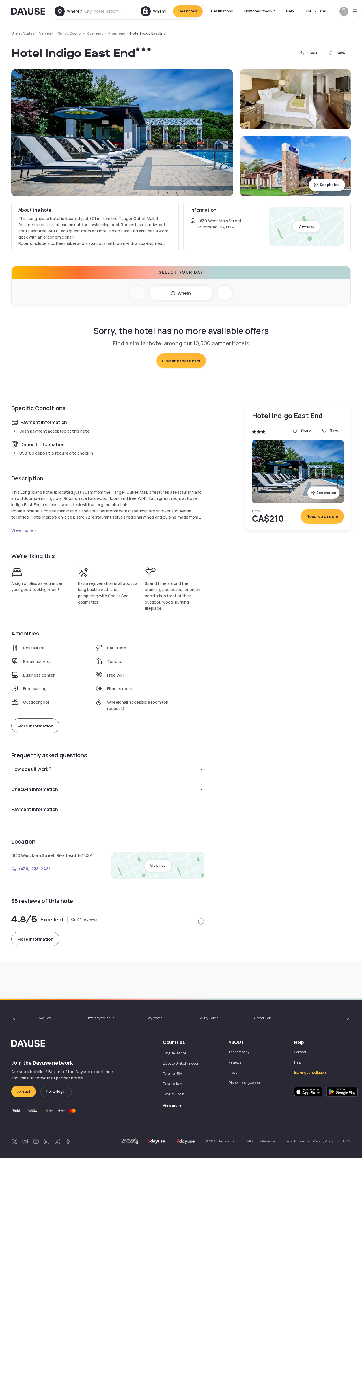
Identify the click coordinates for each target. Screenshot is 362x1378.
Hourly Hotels (208, 1018)
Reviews (235, 1062)
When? (184, 293)
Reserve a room (322, 516)
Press (233, 1072)
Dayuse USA (172, 1073)
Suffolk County (70, 33)
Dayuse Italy (172, 1083)
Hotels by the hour (100, 1018)
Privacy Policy (323, 1141)
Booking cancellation (310, 1072)
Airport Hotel (263, 1018)
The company (239, 1052)
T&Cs (346, 1141)
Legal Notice (294, 1141)
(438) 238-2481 (34, 868)
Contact (300, 1052)
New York (46, 33)
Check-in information (34, 789)
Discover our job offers (245, 1082)
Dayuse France (174, 1053)
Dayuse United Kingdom (181, 1063)
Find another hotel (181, 361)
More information (35, 726)
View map (306, 226)
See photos (329, 184)
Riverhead (95, 33)
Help (290, 11)
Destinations (222, 11)
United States (22, 33)
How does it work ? (259, 11)
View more (22, 530)
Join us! (23, 1091)
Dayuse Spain (173, 1094)
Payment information (34, 809)
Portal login (56, 1091)
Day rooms (154, 1018)
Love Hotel (45, 1018)
